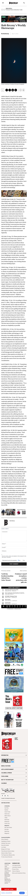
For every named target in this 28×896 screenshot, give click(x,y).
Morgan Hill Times (5, 849)
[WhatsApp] (15, 90)
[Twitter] (9, 90)
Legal (6, 866)
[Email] (20, 90)
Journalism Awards (16, 867)
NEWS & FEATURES (5, 766)
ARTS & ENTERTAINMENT (7, 769)
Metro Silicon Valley (8, 816)
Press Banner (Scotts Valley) (7, 851)
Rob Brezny (6, 33)
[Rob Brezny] (6, 523)
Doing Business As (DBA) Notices (8, 879)
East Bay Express (7, 808)
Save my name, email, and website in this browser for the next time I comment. (14, 556)
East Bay (7, 829)
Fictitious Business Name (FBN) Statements (7, 874)
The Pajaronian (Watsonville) (8, 855)
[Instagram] (5, 796)
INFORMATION (4, 755)
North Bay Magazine (7, 832)
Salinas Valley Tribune (6, 853)
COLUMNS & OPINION (6, 772)
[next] (4, 10)
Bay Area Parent (8, 827)
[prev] (2, 10)
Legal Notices (8, 871)
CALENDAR (4, 783)
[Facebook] (6, 90)
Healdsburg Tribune (5, 841)
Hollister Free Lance (5, 843)
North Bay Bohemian (7, 820)
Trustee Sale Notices (7, 882)
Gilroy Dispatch (4, 839)
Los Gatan (3, 847)
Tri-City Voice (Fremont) (6, 857)
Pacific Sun (7, 823)
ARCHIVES (16, 738)
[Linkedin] (12, 90)
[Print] (23, 90)
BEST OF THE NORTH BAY (7, 779)
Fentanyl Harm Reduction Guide (14, 10)
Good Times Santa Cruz (7, 812)
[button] (24, 3)
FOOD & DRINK (4, 776)
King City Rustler (5, 845)
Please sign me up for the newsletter (9, 560)
